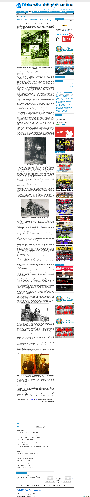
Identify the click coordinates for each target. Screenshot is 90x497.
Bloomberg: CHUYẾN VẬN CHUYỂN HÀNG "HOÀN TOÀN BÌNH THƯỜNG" (64, 111)
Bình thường (59, 120)
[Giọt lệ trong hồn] (64, 287)
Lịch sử (37, 485)
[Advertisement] (35, 410)
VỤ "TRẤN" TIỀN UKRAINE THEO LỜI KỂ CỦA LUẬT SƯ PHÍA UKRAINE (64, 105)
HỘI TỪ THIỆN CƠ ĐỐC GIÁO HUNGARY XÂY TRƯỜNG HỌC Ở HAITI (30, 435)
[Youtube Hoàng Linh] (64, 132)
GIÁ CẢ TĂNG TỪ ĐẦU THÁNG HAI (23, 465)
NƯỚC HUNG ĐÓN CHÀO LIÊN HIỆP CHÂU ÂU (26, 458)
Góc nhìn (41, 485)
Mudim (84, 496)
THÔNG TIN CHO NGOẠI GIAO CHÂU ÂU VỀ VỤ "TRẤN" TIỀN (64, 99)
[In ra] (51, 20)
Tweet (18, 423)
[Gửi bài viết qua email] (50, 20)
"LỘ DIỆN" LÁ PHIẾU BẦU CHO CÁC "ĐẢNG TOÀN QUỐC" (64, 93)
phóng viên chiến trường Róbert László (46, 226)
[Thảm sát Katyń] (64, 252)
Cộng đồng (51, 485)
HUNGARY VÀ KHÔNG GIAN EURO (23, 444)
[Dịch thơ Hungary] (64, 268)
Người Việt (56, 485)
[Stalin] (64, 235)
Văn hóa (46, 485)
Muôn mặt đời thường (21, 472)
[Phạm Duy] (64, 224)
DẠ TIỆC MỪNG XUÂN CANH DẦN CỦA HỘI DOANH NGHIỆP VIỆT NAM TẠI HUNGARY (33, 446)
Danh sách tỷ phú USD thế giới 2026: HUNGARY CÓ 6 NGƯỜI (63, 90)
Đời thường (61, 485)
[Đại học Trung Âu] (64, 158)
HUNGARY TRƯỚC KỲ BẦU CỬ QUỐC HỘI (25, 439)
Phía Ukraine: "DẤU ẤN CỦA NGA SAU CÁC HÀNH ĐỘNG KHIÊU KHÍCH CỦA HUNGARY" (64, 108)
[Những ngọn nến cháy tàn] (64, 281)
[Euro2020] (64, 48)
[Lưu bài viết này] (53, 20)
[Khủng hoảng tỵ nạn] (64, 187)
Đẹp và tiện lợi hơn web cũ (61, 119)
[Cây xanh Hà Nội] (64, 206)
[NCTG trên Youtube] (64, 37)
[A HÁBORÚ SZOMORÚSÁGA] (64, 144)
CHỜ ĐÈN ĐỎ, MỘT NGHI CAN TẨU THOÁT (25, 467)
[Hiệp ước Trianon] (64, 168)
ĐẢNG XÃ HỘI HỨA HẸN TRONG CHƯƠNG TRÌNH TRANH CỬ (28, 441)
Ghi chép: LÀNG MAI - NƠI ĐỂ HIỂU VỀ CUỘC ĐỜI (64, 87)
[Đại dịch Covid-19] (64, 59)
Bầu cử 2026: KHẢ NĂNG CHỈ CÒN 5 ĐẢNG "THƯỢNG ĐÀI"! (64, 102)
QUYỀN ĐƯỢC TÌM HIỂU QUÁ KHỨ (24, 460)
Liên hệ (65, 485)
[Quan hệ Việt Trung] (64, 218)
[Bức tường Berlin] (64, 241)
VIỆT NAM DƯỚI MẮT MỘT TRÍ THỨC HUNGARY (26, 462)
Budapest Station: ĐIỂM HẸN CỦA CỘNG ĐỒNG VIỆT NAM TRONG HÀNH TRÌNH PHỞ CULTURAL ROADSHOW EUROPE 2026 (64, 84)
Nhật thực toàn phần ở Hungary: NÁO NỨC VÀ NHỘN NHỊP (28, 455)
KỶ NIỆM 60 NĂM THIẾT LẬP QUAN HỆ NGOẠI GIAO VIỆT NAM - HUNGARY (31, 469)
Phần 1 (32, 399)
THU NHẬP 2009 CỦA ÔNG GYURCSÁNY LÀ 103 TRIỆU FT (28, 432)
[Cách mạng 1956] (64, 229)
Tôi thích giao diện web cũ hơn (62, 122)
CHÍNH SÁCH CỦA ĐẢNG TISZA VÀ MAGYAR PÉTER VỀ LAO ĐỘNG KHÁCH (64, 96)
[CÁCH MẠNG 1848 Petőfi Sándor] (64, 178)
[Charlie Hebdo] (64, 247)
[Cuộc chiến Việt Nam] (64, 201)
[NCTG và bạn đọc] (64, 212)
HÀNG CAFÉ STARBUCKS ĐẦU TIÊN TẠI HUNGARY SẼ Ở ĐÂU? (29, 434)
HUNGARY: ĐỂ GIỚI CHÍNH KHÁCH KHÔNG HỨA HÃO (27, 442)
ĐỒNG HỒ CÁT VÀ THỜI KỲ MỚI (23, 456)
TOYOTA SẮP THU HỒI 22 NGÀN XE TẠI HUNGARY (26, 463)
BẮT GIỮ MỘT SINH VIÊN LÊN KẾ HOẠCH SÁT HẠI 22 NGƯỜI (28, 437)
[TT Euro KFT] (64, 70)
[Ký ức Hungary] (64, 194)
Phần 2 (36, 399)
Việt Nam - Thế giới (31, 485)
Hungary (24, 485)
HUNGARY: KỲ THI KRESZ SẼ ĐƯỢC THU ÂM (26, 448)
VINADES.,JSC (32, 496)
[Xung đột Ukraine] (64, 258)
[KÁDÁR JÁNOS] (64, 274)
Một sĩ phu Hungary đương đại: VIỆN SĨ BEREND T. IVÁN (27, 453)
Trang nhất (20, 485)
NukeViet (22, 496)
